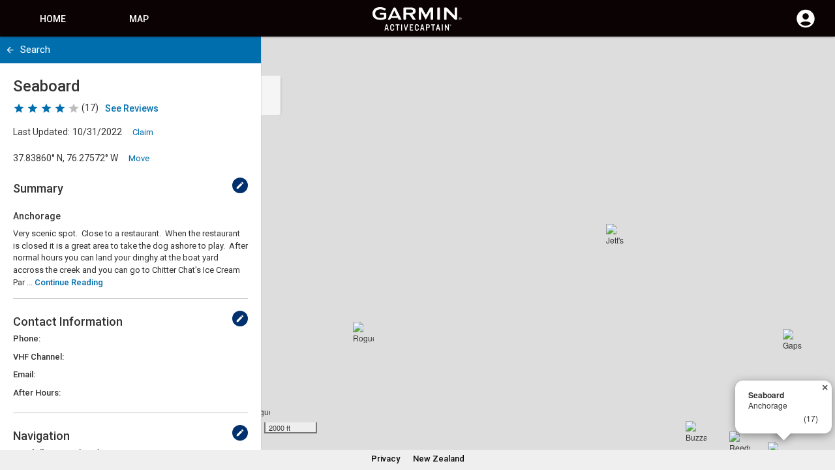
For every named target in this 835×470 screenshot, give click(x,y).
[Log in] (805, 26)
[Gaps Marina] (793, 339)
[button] (818, 410)
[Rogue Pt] (363, 332)
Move (139, 158)
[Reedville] (739, 441)
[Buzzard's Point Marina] (696, 431)
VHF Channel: (38, 357)
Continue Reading (69, 282)
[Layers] (812, 58)
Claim (142, 132)
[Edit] (240, 185)
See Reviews (132, 108)
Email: (24, 374)
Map (139, 19)
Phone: (26, 338)
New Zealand (438, 458)
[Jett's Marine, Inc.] (616, 234)
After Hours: (37, 393)
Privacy (385, 458)
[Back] (10, 50)
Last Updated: (41, 132)
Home (53, 19)
